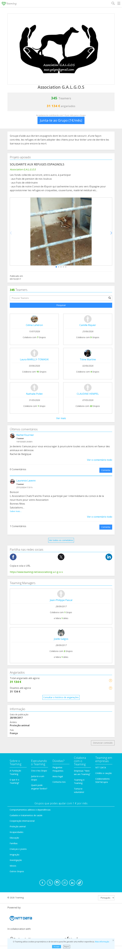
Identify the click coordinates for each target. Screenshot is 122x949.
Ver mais (61, 418)
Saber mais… (16, 511)
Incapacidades (16, 832)
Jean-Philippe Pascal (61, 600)
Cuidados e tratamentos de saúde (26, 815)
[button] (56, 266)
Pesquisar (61, 305)
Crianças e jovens (18, 849)
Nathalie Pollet (34, 393)
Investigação (16, 860)
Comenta (105, 470)
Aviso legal (58, 776)
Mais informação (102, 941)
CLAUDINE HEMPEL (88, 393)
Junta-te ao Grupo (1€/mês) (61, 120)
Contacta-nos (59, 781)
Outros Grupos (17, 871)
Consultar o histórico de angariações (61, 697)
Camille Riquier (87, 325)
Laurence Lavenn (26, 480)
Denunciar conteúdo (103, 742)
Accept (56, 946)
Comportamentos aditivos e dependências (30, 809)
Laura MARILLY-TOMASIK (34, 359)
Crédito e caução (103, 773)
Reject (66, 946)
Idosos (13, 865)
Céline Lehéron (34, 325)
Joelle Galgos (61, 639)
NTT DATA (100, 767)
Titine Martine (88, 359)
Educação (14, 837)
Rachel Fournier (25, 435)
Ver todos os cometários (61, 540)
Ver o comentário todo (99, 459)
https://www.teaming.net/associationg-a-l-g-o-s (36, 572)
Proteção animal (18, 826)
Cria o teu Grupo (39, 770)
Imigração (14, 854)
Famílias (14, 843)
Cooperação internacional (22, 820)
